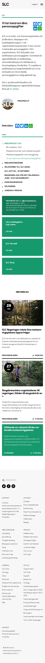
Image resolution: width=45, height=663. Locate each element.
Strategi (27, 583)
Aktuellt (27, 498)
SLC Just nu (28, 551)
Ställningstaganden (31, 599)
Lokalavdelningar (30, 606)
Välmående (9, 186)
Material (5, 565)
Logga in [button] (35, 4)
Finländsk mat (7, 551)
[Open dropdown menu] (41, 4)
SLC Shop (5, 569)
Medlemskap (28, 533)
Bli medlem (28, 613)
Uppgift (26, 576)
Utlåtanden (8, 453)
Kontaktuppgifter (8, 631)
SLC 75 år (27, 572)
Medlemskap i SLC (13, 143)
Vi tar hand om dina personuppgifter (23, 158)
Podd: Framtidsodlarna (32, 512)
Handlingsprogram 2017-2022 (33, 594)
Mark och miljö (7, 554)
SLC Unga (27, 554)
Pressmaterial (7, 590)
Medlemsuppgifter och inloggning (22, 155)
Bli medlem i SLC (14, 147)
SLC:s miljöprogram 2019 (33, 590)
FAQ (3, 602)
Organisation (29, 569)
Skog (4, 547)
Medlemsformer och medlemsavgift (23, 151)
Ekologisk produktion (10, 544)
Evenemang (28, 508)
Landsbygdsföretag (10, 558)
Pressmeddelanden (10, 355)
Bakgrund (27, 579)
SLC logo (5, 572)
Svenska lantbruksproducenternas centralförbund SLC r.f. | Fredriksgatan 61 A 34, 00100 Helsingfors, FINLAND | (12, 510)
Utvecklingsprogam (31, 586)
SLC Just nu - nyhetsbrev (17, 171)
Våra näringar (8, 530)
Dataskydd (6, 593)
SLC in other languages (32, 620)
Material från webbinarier (12, 583)
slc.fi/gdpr (14, 89)
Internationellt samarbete (33, 616)
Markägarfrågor (13, 182)
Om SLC (26, 565)
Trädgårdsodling (8, 540)
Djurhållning (6, 537)
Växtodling (6, 533)
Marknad (5, 579)
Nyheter (27, 501)
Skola (4, 576)
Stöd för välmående (31, 544)
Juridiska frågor (13, 191)
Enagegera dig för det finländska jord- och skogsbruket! (22, 176)
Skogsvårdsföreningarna (33, 609)
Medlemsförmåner (13, 163)
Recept (26, 522)
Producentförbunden (32, 602)
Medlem (27, 530)
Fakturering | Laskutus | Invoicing (10, 635)
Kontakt (5, 498)
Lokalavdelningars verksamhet (9, 598)
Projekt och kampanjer (10, 586)
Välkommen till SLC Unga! (17, 167)
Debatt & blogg (29, 515)
